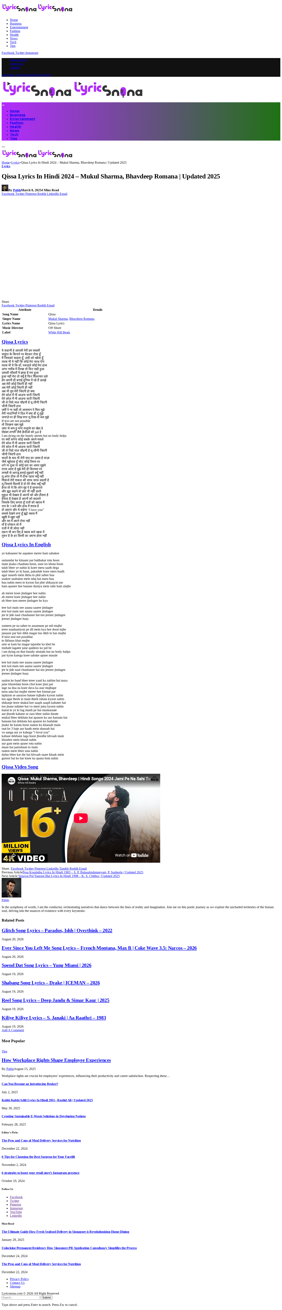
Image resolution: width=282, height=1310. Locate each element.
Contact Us (17, 64)
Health (14, 34)
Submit (46, 1297)
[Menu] (3, 105)
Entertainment (19, 27)
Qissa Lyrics (15, 341)
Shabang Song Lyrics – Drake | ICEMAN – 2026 (51, 982)
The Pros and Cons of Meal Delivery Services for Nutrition (41, 1140)
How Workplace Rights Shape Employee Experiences (56, 1060)
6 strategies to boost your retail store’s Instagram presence (40, 1173)
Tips (12, 46)
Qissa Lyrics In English (26, 544)
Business (15, 23)
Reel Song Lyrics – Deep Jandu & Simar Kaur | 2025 (55, 1000)
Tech (13, 42)
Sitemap (15, 68)
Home (14, 20)
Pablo (17, 190)
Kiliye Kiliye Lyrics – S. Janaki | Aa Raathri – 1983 (54, 1017)
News (14, 38)
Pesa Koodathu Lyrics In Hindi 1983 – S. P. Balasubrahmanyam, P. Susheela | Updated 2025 (83, 872)
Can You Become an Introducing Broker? (30, 1084)
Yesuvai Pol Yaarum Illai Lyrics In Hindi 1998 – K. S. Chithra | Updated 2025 (69, 876)
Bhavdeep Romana (81, 319)
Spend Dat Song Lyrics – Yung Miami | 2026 (46, 965)
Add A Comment (13, 1030)
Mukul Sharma (58, 319)
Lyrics (6, 166)
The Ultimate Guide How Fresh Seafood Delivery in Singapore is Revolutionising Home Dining (65, 1231)
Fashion (15, 31)
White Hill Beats (59, 332)
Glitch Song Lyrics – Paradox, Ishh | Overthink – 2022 (57, 930)
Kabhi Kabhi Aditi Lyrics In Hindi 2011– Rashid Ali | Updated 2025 (47, 1100)
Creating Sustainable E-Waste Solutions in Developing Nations (44, 1116)
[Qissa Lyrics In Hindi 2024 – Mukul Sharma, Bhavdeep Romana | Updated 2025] (81, 298)
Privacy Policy (18, 60)
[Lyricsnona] (73, 100)
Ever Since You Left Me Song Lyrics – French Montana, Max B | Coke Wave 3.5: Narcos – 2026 (99, 948)
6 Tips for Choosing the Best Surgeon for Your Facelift (38, 1156)
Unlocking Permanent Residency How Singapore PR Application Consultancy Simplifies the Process (69, 1248)
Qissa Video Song (20, 766)
